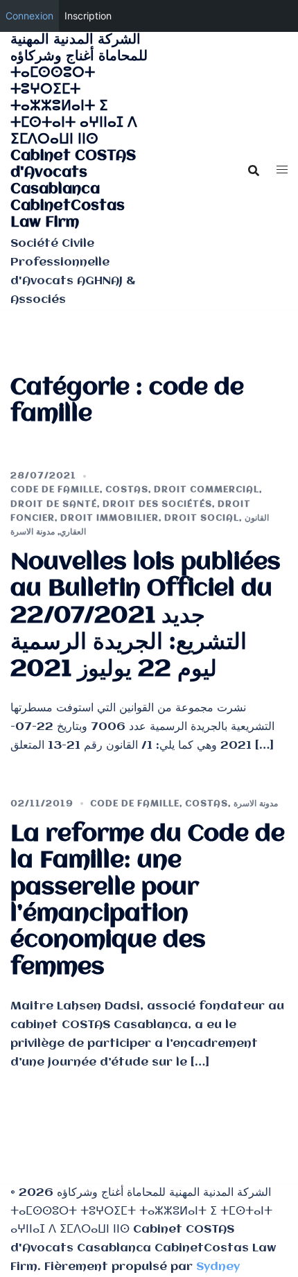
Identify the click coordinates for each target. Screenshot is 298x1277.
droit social (201, 518)
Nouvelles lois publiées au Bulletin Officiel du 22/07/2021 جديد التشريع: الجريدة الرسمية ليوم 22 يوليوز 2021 (145, 616)
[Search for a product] (253, 170)
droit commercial (206, 489)
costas (126, 489)
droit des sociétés (157, 504)
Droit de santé (53, 504)
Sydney (218, 1267)
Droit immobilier (109, 518)
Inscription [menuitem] (88, 15)
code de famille (55, 489)
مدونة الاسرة (32, 532)
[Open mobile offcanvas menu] (282, 171)
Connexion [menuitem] (29, 15)
